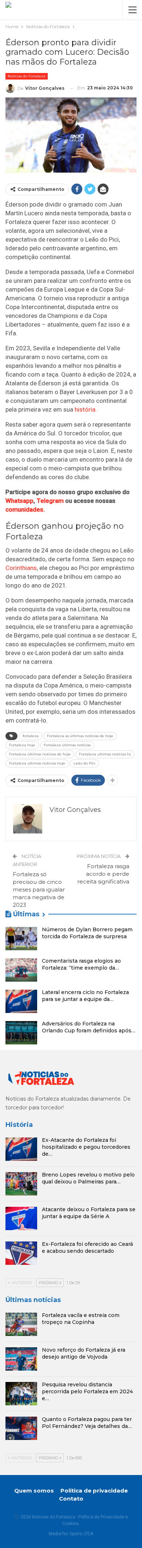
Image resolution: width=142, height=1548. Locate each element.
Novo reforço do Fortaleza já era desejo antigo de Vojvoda (83, 1353)
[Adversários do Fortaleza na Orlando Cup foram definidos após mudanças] (21, 1032)
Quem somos (34, 1490)
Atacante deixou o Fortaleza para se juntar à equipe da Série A (88, 1213)
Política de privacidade (94, 1490)
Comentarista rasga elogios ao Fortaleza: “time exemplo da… (81, 964)
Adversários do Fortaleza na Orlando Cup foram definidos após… (88, 1027)
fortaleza (31, 735)
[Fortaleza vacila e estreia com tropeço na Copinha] (21, 1324)
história (85, 409)
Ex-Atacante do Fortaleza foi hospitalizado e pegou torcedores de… (86, 1147)
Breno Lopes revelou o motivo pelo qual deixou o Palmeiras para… (88, 1178)
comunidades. (25, 509)
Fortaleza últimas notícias (67, 745)
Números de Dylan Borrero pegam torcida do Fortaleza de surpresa (87, 933)
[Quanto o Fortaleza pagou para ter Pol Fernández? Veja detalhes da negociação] (21, 1428)
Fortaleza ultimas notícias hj (105, 754)
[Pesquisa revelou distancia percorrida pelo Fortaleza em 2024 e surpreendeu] (21, 1393)
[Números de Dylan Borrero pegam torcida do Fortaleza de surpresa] (21, 938)
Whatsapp (19, 500)
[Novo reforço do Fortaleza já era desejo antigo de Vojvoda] (21, 1359)
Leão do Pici (84, 763)
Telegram (50, 500)
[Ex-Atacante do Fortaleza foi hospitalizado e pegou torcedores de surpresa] (21, 1149)
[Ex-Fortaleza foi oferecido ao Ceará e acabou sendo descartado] (21, 1253)
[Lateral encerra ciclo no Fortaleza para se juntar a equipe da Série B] (21, 1001)
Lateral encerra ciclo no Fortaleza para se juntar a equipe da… (85, 995)
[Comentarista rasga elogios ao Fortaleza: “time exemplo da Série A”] (21, 970)
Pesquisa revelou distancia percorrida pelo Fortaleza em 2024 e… (87, 1391)
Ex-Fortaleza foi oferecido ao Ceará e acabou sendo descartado (87, 1247)
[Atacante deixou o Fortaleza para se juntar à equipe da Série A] (21, 1218)
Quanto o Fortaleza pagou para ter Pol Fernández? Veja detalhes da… (87, 1422)
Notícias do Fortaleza (27, 76)
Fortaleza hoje (22, 745)
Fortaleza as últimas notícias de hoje (80, 735)
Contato (71, 1498)
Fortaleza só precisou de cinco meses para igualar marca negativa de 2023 (39, 889)
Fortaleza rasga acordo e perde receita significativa (103, 874)
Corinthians (21, 567)
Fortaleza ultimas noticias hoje (37, 763)
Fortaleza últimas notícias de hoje (40, 754)
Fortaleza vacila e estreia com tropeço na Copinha (80, 1318)
